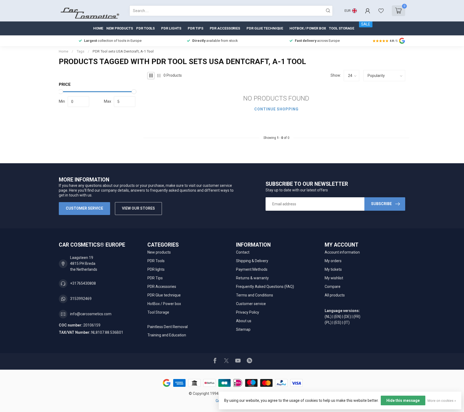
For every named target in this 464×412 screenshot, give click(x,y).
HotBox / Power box (307, 28)
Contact (242, 252)
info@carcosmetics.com (90, 314)
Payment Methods (251, 269)
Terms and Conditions (254, 295)
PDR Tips (195, 28)
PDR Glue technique (265, 28)
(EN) (337, 316)
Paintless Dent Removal (167, 327)
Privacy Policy (247, 312)
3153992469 (81, 298)
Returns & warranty (252, 278)
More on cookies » (441, 401)
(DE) (347, 316)
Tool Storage (341, 28)
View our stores (138, 208)
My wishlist (334, 278)
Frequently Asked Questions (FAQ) (265, 286)
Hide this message (403, 400)
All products (335, 295)
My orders (333, 261)
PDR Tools (145, 28)
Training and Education (166, 335)
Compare (332, 286)
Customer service (84, 208)
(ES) (337, 322)
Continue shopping (276, 109)
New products (119, 28)
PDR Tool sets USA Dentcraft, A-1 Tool (123, 51)
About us (243, 321)
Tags (80, 51)
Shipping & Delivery (252, 261)
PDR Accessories (225, 28)
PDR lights (171, 28)
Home (98, 28)
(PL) (328, 322)
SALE (365, 24)
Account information (342, 252)
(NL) (328, 316)
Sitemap (243, 329)
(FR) (356, 316)
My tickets (333, 269)
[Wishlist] (381, 10)
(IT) (347, 322)
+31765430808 (83, 283)
